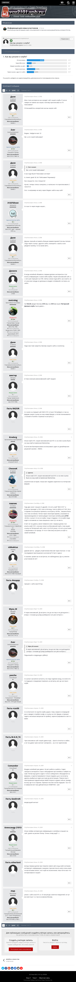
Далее (13, 90)
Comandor (13, 765)
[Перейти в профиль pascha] (13, 686)
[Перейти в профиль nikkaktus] (13, 558)
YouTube (13, 531)
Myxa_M (13, 609)
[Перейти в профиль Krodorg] (13, 448)
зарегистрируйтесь (25, 78)
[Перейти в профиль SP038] (5, 29)
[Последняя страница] (18, 90)
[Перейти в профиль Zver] (13, 140)
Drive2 (13, 529)
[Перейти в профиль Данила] (13, 279)
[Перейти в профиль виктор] (13, 386)
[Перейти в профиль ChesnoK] (13, 479)
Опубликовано (33, 96)
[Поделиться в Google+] (9, 968)
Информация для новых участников (22, 28)
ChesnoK (13, 468)
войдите (13, 78)
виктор (13, 375)
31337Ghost (13, 202)
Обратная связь (44, 978)
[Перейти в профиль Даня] (5, 42)
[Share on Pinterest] (21, 968)
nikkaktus (13, 547)
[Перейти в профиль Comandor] (13, 776)
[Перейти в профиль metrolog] (13, 311)
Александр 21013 (12, 827)
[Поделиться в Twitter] (2, 968)
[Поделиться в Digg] (12, 968)
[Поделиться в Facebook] (6, 968)
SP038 (45, 974)
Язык (28, 978)
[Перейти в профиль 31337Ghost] (13, 213)
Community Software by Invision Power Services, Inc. (38, 980)
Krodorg (13, 437)
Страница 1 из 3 (25, 90)
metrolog (13, 300)
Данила (13, 270)
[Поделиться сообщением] (71, 96)
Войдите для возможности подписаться (16, 38)
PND (13, 891)
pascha (13, 675)
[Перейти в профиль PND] (13, 901)
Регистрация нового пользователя (21, 949)
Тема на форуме (14, 328)
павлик (13, 503)
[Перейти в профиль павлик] (13, 514)
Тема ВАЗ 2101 (36, 974)
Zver (13, 129)
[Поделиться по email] (18, 968)
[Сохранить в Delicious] (15, 968)
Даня (21, 45)
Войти (55, 947)
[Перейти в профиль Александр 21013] (13, 838)
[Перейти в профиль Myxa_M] (13, 619)
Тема (34, 978)
